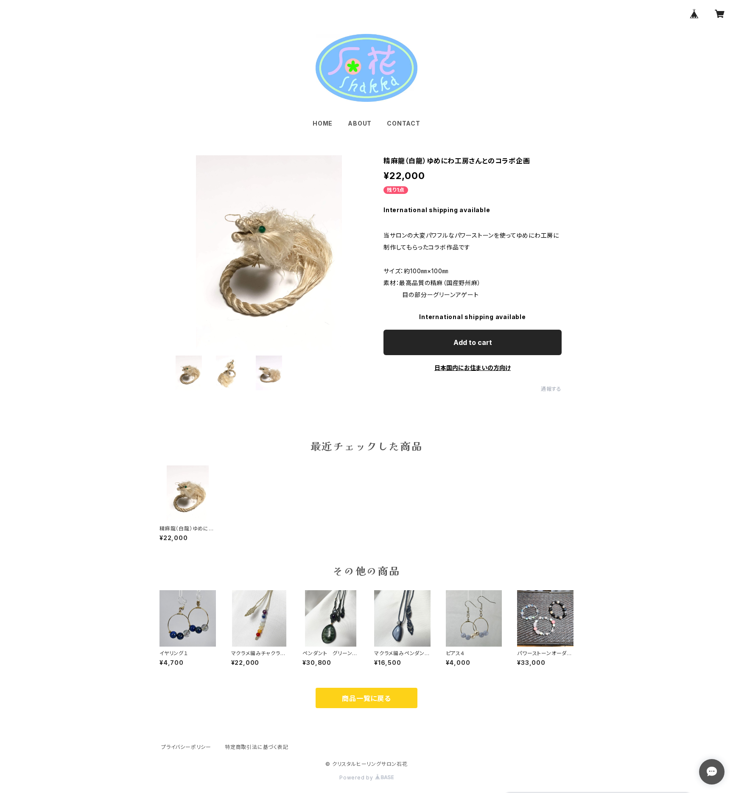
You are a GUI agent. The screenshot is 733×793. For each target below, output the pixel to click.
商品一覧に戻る (366, 698)
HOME (323, 123)
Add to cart (472, 342)
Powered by (357, 777)
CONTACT (403, 123)
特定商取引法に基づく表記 (256, 747)
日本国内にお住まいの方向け (472, 367)
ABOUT (360, 123)
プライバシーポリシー (186, 747)
